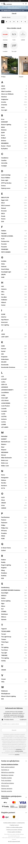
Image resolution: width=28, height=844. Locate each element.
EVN (2, 221)
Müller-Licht (5, 465)
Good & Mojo (5, 269)
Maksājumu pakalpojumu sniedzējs (11, 797)
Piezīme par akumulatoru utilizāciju (14, 829)
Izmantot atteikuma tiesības (9, 764)
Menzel (3, 455)
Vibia (2, 681)
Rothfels (3, 575)
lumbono (4, 419)
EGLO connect (5, 205)
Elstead (3, 208)
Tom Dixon (4, 650)
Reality (3, 562)
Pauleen (3, 520)
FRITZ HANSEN (5, 252)
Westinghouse (5, 693)
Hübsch (3, 302)
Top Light (4, 652)
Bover (3, 135)
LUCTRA (3, 416)
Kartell (3, 351)
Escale (3, 216)
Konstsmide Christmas (8, 367)
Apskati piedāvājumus (13, 8)
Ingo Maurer (5, 319)
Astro (3, 107)
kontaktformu (19, 749)
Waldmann (4, 691)
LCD (2, 376)
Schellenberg (5, 587)
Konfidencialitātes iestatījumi (9, 822)
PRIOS (3, 536)
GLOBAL (3, 261)
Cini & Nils (4, 163)
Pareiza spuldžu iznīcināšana (14, 832)
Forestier (4, 244)
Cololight (4, 166)
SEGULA (3, 595)
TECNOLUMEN (5, 631)
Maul (2, 447)
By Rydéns (4, 148)
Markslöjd (4, 436)
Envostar (4, 211)
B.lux (2, 119)
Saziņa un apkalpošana (10, 761)
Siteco (3, 606)
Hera (2, 294)
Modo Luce (4, 460)
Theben (3, 639)
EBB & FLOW (5, 197)
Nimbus (3, 480)
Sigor (2, 603)
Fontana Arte (5, 241)
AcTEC (3, 89)
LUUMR (3, 424)
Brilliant (3, 138)
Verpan (3, 679)
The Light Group (6, 636)
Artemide (4, 104)
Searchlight (4, 593)
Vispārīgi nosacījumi (14, 825)
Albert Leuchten (6, 91)
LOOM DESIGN (5, 403)
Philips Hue (4, 528)
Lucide (3, 414)
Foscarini (4, 246)
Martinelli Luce (5, 441)
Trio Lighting (5, 658)
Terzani (3, 634)
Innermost (4, 322)
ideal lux (3, 317)
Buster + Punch (6, 146)
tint (2, 644)
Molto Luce (4, 463)
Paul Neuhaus (5, 517)
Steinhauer (4, 614)
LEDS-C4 (4, 384)
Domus (3, 185)
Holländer (4, 299)
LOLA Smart (5, 400)
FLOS (2, 238)
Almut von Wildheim (7, 94)
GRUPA (3, 274)
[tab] (14, 776)
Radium (3, 559)
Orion (3, 505)
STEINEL (3, 611)
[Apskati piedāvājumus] (14, 9)
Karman (3, 348)
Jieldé (3, 334)
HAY (2, 286)
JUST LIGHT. (5, 337)
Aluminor (4, 96)
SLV (2, 609)
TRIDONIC (4, 655)
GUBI (2, 277)
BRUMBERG (4, 143)
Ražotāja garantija (6, 791)
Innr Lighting (5, 325)
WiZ (2, 699)
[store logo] (9, 4)
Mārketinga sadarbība (7, 772)
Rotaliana (4, 573)
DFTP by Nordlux (6, 183)
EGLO (3, 203)
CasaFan (3, 160)
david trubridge (6, 175)
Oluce (3, 500)
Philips (3, 525)
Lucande (3, 408)
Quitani (3, 550)
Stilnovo (3, 617)
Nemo (3, 475)
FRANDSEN (4, 249)
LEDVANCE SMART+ (7, 390)
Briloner (3, 140)
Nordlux (3, 483)
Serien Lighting (5, 601)
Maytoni (3, 449)
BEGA (3, 127)
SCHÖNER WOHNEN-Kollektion (10, 590)
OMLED (3, 503)
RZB (2, 578)
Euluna (3, 219)
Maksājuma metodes (7, 775)
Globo (3, 264)
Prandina (4, 533)
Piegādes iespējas (6, 778)
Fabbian (3, 230)
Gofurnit (3, 266)
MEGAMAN (4, 452)
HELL (2, 291)
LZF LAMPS (4, 427)
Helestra (3, 289)
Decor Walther (5, 177)
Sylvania (3, 619)
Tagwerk (4, 628)
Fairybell (3, 233)
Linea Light (4, 398)
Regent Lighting (6, 565)
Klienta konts (5, 786)
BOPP (3, 132)
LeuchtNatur (5, 392)
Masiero (3, 444)
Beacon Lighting (6, 124)
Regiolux (4, 567)
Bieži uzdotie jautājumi (8, 767)
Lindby (3, 395)
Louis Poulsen (5, 406)
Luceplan (4, 411)
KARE (3, 346)
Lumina (3, 422)
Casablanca (4, 158)
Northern (4, 485)
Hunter (3, 305)
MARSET (4, 439)
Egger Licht (4, 200)
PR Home (4, 530)
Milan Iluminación (6, 457)
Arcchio (3, 102)
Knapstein (4, 356)
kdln (2, 354)
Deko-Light (4, 180)
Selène (3, 598)
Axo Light (4, 110)
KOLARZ (3, 362)
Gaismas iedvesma (6, 788)
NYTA (3, 488)
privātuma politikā (19, 751)
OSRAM (3, 508)
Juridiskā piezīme (21, 822)
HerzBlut (4, 297)
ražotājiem (17, 754)
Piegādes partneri (8, 812)
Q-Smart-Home (6, 548)
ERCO (3, 213)
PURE (3, 538)
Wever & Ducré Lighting (8, 696)
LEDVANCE (4, 387)
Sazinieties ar (5, 770)
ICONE (3, 314)
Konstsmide (4, 364)
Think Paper (5, 642)
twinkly (3, 660)
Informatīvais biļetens (7, 783)
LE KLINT (4, 379)
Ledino (3, 382)
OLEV (3, 497)
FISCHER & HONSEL (7, 236)
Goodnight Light (6, 272)
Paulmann (4, 522)
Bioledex (4, 130)
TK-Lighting (4, 647)
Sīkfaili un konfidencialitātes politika (14, 827)
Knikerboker (5, 359)
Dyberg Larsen (5, 188)
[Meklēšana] (23, 4)
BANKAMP (4, 122)
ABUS (3, 86)
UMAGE (3, 670)
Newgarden (4, 477)
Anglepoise (4, 99)
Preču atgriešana (6, 780)
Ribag (3, 570)
